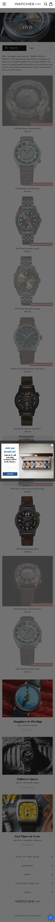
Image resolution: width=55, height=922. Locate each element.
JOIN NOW (10, 474)
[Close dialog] (52, 445)
